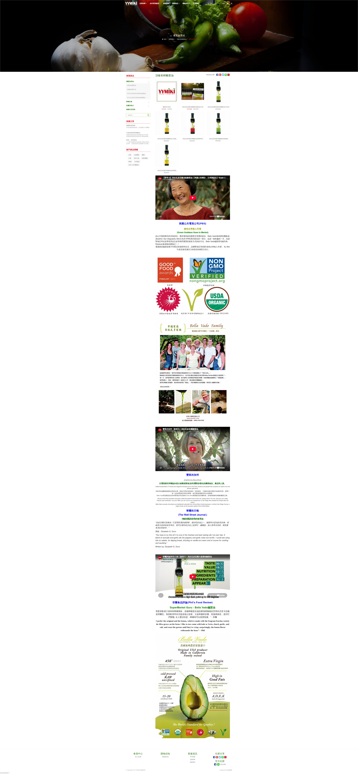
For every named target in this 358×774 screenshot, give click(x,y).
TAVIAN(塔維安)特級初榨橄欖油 (136, 93)
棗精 (143, 155)
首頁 (165, 39)
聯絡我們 (192, 762)
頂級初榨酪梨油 (131, 85)
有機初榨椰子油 (131, 89)
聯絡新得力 (186, 3)
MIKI (130, 161)
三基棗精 (136, 155)
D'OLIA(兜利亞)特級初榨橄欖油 (136, 97)
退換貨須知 (165, 757)
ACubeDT (229, 770)
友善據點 (196, 3)
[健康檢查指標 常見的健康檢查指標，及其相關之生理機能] (138, 129)
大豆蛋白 (137, 161)
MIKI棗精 (145, 158)
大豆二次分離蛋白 (133, 165)
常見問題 (192, 757)
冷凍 (129, 155)
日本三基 (136, 158)
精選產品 (175, 3)
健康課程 (166, 3)
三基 (129, 158)
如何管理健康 (154, 3)
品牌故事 (143, 3)
